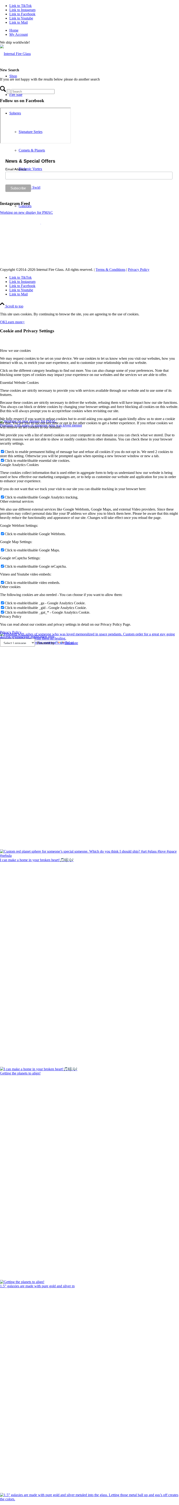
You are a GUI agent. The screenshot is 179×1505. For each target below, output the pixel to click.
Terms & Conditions (110, 270)
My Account (18, 34)
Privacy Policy (138, 270)
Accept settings (11, 636)
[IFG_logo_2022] (15, 54)
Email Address (15, 169)
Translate (71, 643)
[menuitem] (94, 30)
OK (3, 322)
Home (13, 30)
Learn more (14, 322)
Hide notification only (38, 636)
